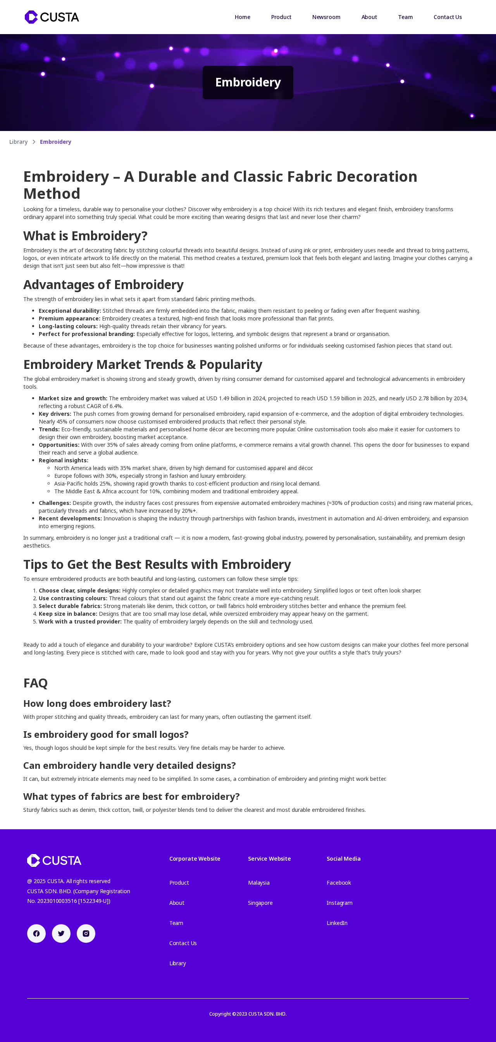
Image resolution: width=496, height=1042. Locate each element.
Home (242, 17)
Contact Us (448, 17)
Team (405, 17)
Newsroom (326, 17)
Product (281, 17)
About (369, 17)
